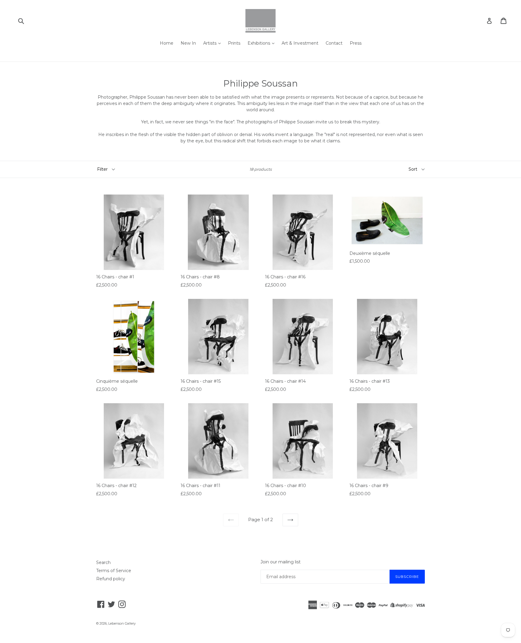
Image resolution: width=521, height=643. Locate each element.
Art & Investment (300, 43)
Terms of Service (113, 570)
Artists (210, 43)
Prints (234, 43)
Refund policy (110, 578)
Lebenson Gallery (122, 623)
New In (188, 43)
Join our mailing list (280, 562)
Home (166, 43)
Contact (334, 43)
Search (103, 562)
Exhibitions (259, 43)
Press (356, 43)
